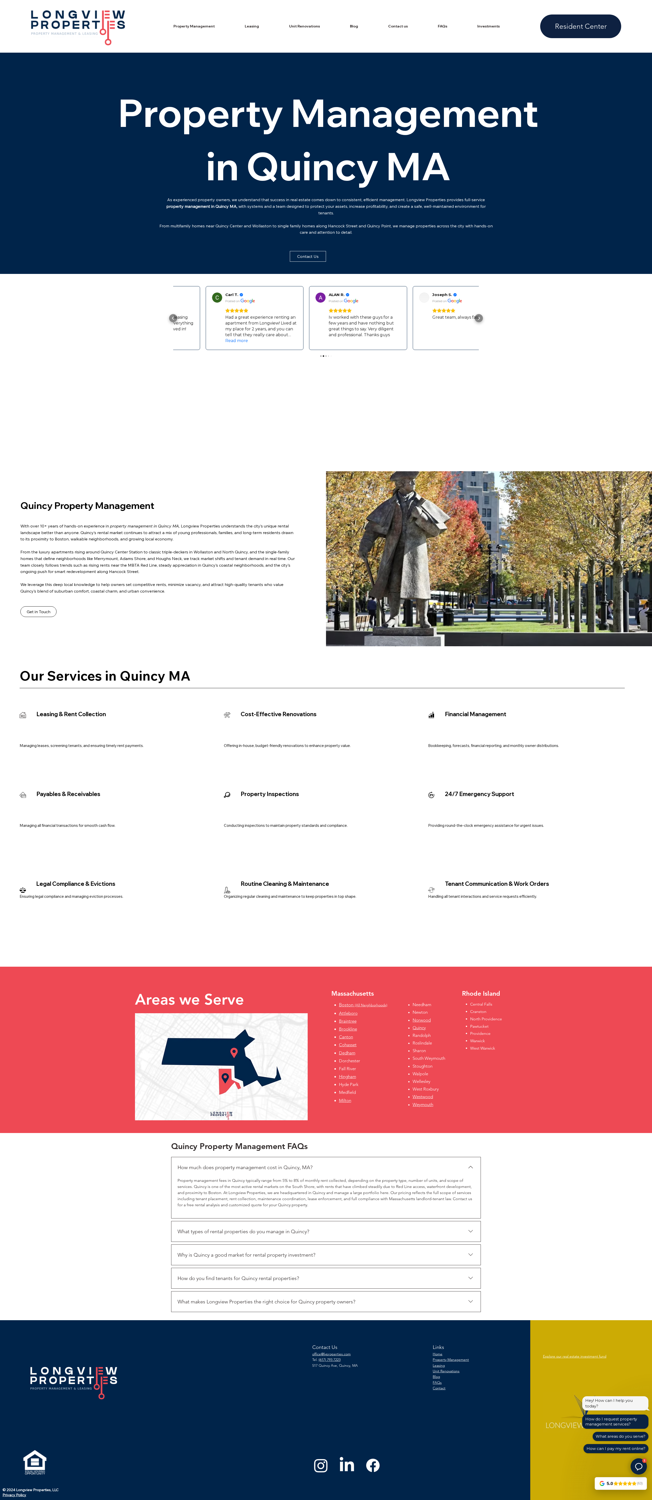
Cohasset (348, 1044)
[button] (308, 256)
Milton (345, 1100)
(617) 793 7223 (330, 1359)
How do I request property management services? (611, 1422)
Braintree (348, 1021)
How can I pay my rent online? (616, 1448)
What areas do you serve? (620, 1436)
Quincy (419, 1027)
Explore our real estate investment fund (574, 1356)
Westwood (423, 1096)
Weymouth (423, 1104)
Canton (346, 1036)
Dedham (347, 1052)
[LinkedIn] (347, 1465)
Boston (363, 1005)
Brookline (348, 1029)
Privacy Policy (14, 1495)
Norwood (422, 1020)
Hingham (347, 1076)
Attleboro (348, 1013)
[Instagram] (321, 1465)
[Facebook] (373, 1465)
